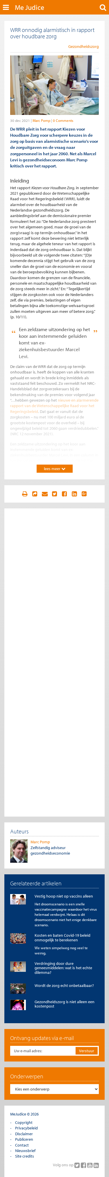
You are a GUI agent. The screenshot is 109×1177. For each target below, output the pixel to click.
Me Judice (29, 7)
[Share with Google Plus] (84, 494)
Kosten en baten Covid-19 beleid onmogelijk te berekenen (62, 937)
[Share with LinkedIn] (74, 494)
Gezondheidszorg (83, 46)
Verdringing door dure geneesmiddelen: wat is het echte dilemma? (63, 968)
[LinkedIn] (96, 1165)
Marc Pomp (41, 120)
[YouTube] (90, 1165)
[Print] (25, 494)
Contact (22, 1145)
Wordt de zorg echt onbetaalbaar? (64, 985)
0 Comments (63, 120)
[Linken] (35, 494)
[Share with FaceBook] (64, 494)
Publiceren (24, 1139)
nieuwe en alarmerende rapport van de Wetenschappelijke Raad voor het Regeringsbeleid (54, 406)
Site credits (24, 1156)
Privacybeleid (26, 1128)
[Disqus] (54, 586)
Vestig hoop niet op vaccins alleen (64, 896)
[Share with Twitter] (54, 494)
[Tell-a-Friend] (45, 494)
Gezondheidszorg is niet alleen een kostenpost (64, 1004)
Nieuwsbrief (25, 1150)
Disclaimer (24, 1133)
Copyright (24, 1122)
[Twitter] (77, 1165)
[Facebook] (84, 1165)
